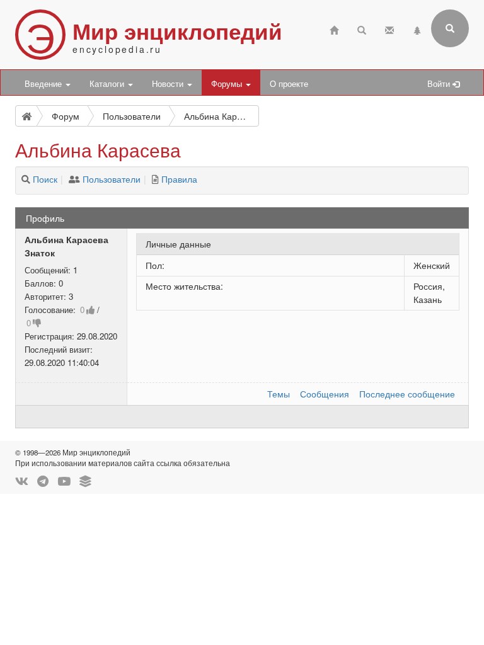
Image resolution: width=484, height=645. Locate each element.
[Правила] (155, 179)
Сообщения (324, 393)
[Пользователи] (74, 179)
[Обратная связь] (389, 29)
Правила (179, 179)
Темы (278, 393)
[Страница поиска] (362, 29)
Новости (169, 83)
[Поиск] (25, 179)
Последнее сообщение (407, 393)
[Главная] (334, 29)
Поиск (45, 179)
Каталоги (108, 83)
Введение (44, 83)
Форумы (228, 83)
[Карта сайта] (417, 29)
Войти (439, 83)
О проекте (289, 83)
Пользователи (112, 179)
